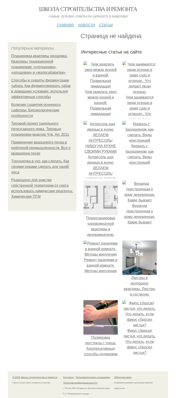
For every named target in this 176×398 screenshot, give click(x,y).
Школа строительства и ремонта (88, 9)
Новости (86, 24)
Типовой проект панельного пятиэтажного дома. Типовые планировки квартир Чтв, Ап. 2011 (40, 128)
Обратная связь (123, 377)
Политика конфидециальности (80, 382)
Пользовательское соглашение (93, 377)
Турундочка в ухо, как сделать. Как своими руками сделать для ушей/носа (40, 166)
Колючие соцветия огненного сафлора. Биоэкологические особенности (36, 110)
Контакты (68, 377)
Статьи (106, 24)
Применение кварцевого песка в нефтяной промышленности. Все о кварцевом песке (41, 147)
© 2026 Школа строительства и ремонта (34, 377)
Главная (65, 24)
